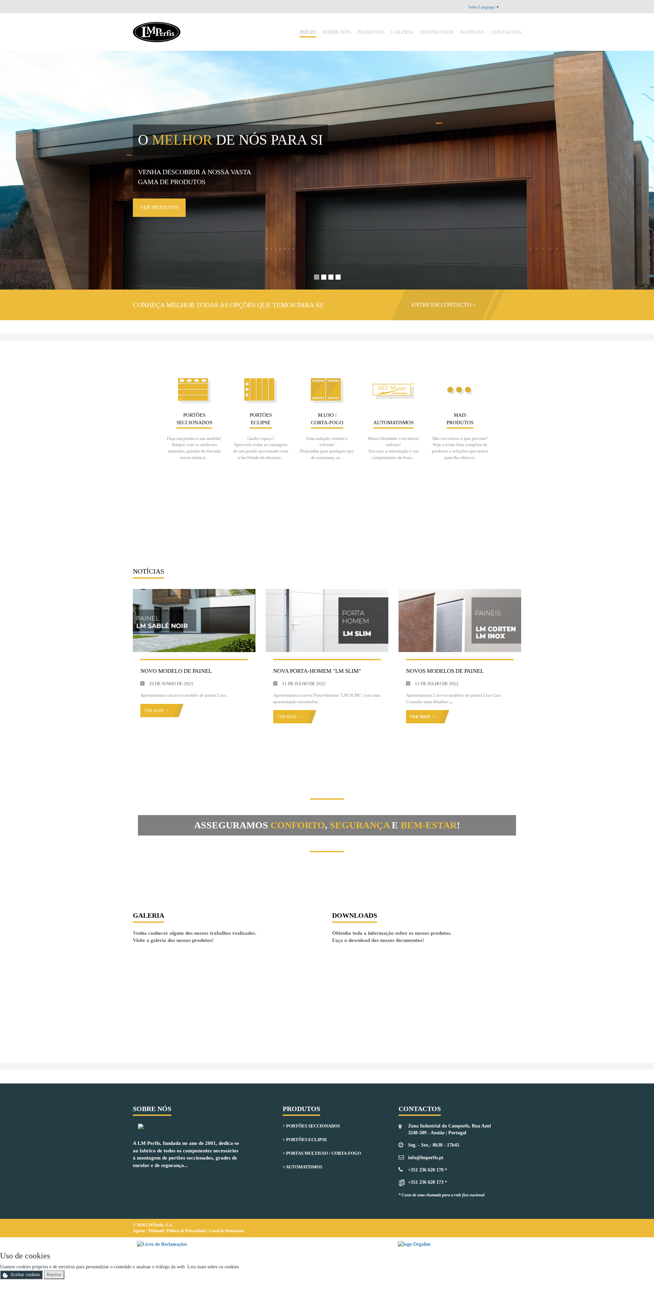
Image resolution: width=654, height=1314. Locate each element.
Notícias (472, 32)
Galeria (402, 32)
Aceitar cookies (25, 1274)
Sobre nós (337, 32)
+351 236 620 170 (425, 1169)
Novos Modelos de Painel (445, 671)
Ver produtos (159, 207)
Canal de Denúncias (226, 1230)
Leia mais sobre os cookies (213, 1266)
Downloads (436, 32)
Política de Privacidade (187, 1230)
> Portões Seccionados (311, 1125)
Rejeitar (54, 1274)
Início (308, 32)
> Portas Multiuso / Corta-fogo (322, 1153)
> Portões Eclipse (305, 1139)
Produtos (370, 32)
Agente (139, 1230)
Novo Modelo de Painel (176, 671)
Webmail (156, 1230)
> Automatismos (302, 1166)
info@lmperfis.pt (425, 1157)
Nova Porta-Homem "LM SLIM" (317, 671)
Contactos (506, 32)
